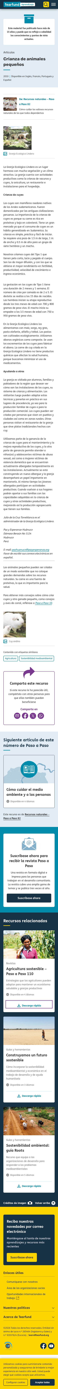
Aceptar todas (42, 1382)
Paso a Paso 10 (43, 603)
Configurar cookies (15, 1382)
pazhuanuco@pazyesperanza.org (30, 549)
